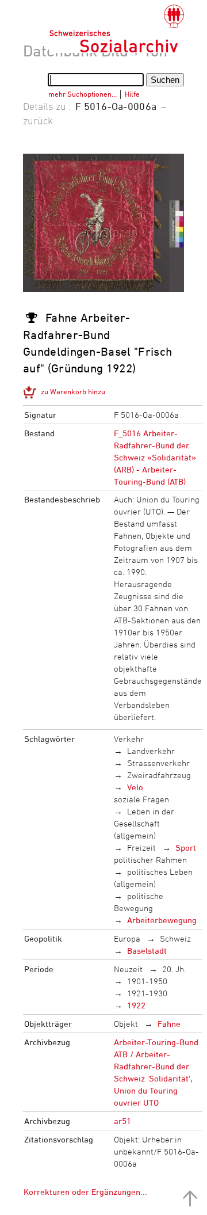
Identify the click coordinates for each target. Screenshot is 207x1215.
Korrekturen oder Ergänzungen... (85, 1192)
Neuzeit (128, 969)
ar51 (122, 1121)
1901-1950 (147, 981)
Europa (127, 938)
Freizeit (141, 847)
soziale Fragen (141, 799)
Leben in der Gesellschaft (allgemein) (144, 823)
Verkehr (129, 739)
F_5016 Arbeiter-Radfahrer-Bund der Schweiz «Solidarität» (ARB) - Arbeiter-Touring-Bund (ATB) (155, 457)
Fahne (169, 1024)
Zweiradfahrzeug (159, 775)
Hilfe (132, 93)
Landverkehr (151, 751)
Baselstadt (147, 950)
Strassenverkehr (158, 763)
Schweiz (175, 938)
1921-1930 (147, 993)
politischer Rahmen (150, 859)
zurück (38, 120)
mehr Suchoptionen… (82, 93)
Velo (135, 787)
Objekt (126, 1024)
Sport (185, 847)
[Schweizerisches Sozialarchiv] (116, 29)
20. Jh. (174, 969)
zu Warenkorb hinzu (73, 391)
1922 (136, 1005)
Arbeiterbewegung (162, 920)
